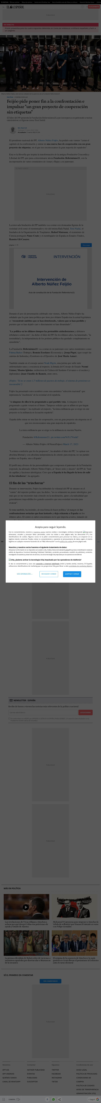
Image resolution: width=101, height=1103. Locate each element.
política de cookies (66, 541)
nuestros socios (39, 532)
